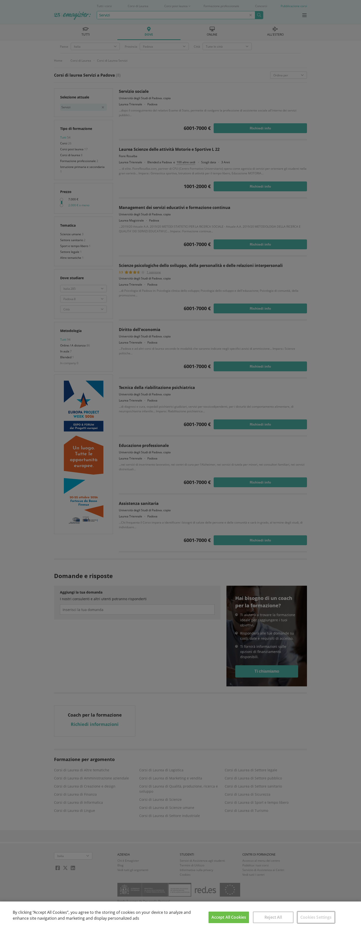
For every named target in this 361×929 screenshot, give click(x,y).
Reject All (273, 917)
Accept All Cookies (228, 917)
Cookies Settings (316, 917)
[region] (180, 915)
